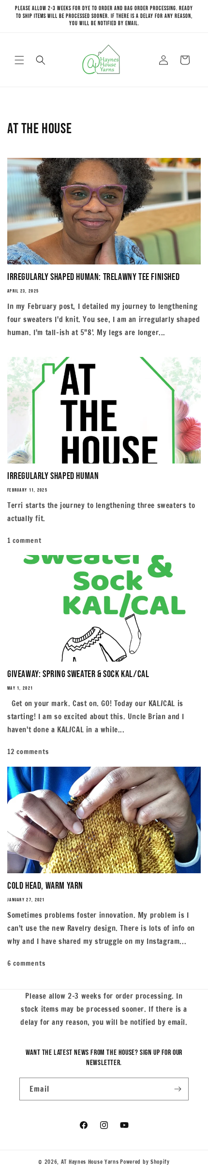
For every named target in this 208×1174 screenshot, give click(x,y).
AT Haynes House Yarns (90, 1162)
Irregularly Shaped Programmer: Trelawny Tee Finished (93, 277)
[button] (19, 60)
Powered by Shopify (145, 1162)
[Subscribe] (177, 1089)
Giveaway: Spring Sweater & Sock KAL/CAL (78, 674)
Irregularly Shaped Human (53, 476)
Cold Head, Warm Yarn (45, 886)
